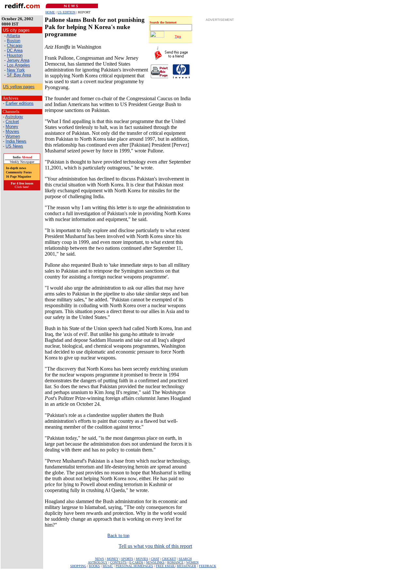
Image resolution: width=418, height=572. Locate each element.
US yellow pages (19, 86)
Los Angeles (18, 65)
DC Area (15, 50)
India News (16, 141)
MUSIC (108, 566)
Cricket (12, 121)
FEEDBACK (207, 566)
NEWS (99, 559)
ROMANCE (175, 562)
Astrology (14, 116)
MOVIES (142, 559)
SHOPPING (78, 566)
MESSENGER (186, 566)
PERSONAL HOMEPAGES (134, 566)
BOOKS (94, 566)
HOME (50, 12)
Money (12, 126)
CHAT (155, 559)
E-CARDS (136, 562)
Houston (15, 55)
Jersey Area (18, 60)
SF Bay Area (19, 74)
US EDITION (66, 12)
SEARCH (185, 559)
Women (13, 136)
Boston (13, 40)
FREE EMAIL (165, 566)
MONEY (113, 559)
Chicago (14, 45)
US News (14, 146)
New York (16, 70)
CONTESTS (118, 562)
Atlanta (13, 35)
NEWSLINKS (155, 562)
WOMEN (192, 562)
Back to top (118, 535)
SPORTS (127, 559)
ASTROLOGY (97, 562)
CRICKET (169, 559)
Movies (12, 131)
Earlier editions (20, 103)
